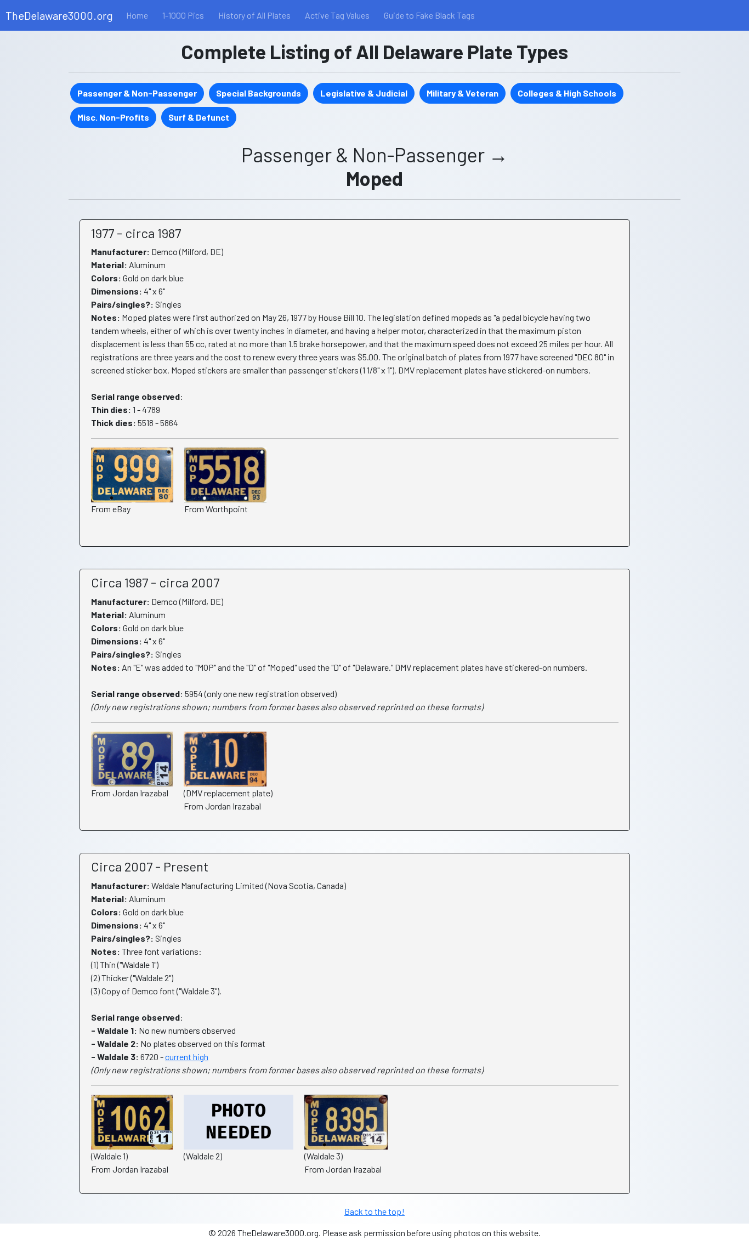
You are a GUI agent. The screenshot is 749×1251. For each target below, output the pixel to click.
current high (186, 1056)
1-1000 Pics (183, 15)
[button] (137, 93)
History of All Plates (254, 15)
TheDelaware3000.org (59, 15)
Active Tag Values (337, 15)
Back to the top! (374, 1211)
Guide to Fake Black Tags (429, 15)
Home (137, 15)
